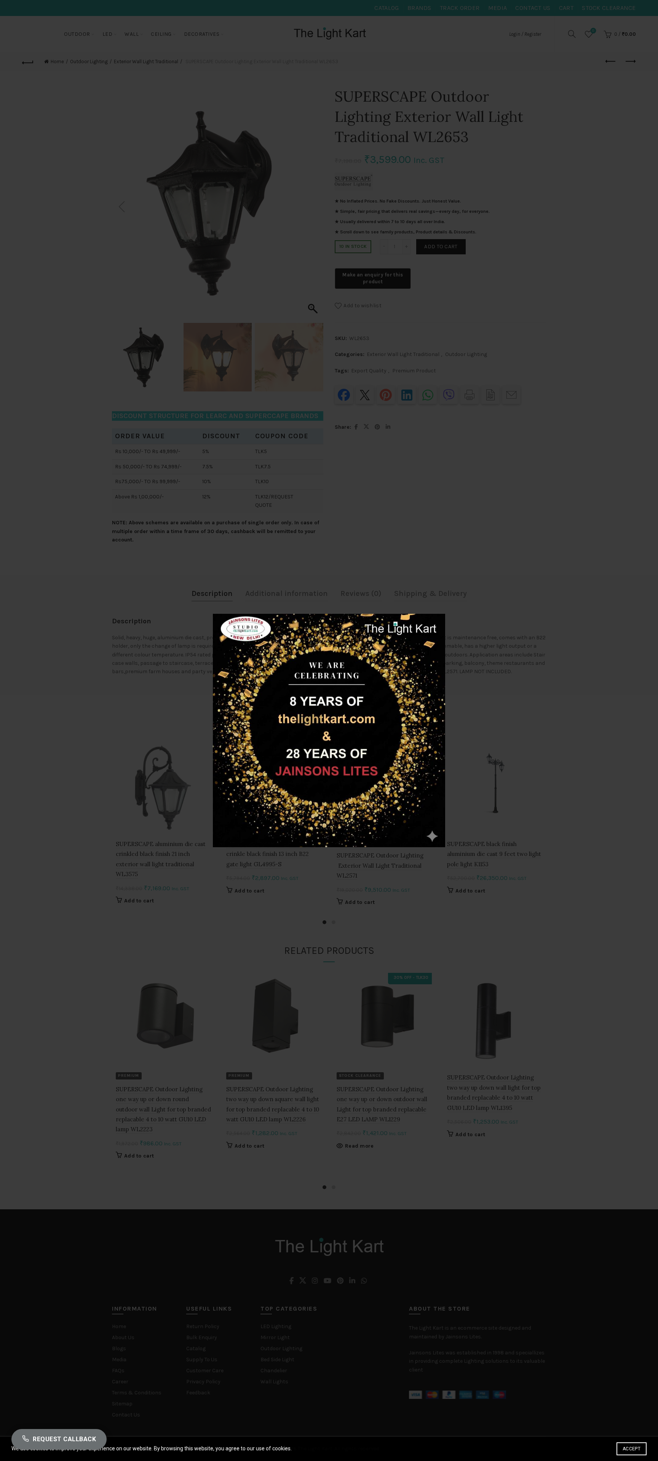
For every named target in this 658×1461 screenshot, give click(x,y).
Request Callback (64, 1439)
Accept (631, 1448)
